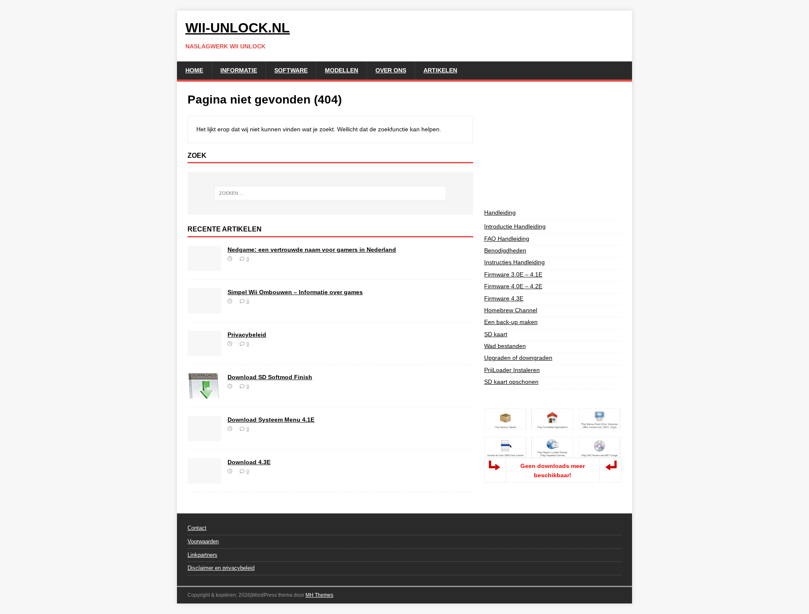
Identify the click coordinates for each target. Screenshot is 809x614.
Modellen (341, 70)
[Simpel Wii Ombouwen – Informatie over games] (204, 309)
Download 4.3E (249, 462)
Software (291, 70)
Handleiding (500, 212)
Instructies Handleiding (514, 262)
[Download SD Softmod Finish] (204, 394)
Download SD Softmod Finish (270, 377)
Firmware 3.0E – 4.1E (513, 274)
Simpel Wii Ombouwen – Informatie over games (295, 292)
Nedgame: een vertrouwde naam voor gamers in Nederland (312, 249)
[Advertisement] (552, 144)
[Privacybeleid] (204, 351)
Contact (197, 528)
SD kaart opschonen (511, 381)
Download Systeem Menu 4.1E (271, 419)
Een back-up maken (511, 322)
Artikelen (440, 70)
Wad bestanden (505, 346)
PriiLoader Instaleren (512, 370)
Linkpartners (202, 555)
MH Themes (319, 595)
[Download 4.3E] (204, 479)
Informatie (238, 70)
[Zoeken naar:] (330, 193)
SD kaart (495, 334)
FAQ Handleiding (506, 238)
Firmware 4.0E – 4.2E (513, 286)
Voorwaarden (203, 541)
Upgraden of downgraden (518, 357)
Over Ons (390, 70)
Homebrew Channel (510, 310)
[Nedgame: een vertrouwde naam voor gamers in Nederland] (204, 266)
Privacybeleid (247, 334)
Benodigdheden (505, 250)
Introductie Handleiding (515, 226)
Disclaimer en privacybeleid (221, 568)
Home (194, 70)
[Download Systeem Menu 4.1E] (204, 436)
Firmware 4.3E (503, 298)
